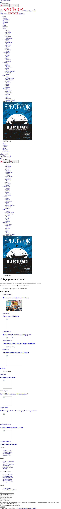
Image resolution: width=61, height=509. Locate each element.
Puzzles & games (10, 100)
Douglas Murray (4, 407)
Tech (7, 35)
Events (5, 24)
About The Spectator (8, 461)
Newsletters (6, 19)
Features (8, 91)
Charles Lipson (7, 331)
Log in (12, 494)
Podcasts (5, 21)
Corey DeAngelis (7, 294)
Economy (8, 59)
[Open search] (1, 154)
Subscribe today (7, 488)
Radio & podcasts (10, 71)
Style (7, 85)
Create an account (5, 494)
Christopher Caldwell (5, 441)
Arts (7, 64)
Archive (5, 26)
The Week (9, 90)
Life (4, 75)
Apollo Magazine (7, 476)
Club (4, 25)
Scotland (8, 61)
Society (8, 55)
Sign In (31, 11)
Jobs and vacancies (8, 467)
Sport (7, 84)
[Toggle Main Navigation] (1, 10)
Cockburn (8, 32)
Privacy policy (6, 462)
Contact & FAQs (7, 450)
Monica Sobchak (7, 340)
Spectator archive (7, 479)
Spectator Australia (8, 474)
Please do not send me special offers (11, 505)
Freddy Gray (6, 313)
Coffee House (6, 52)
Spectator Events (7, 480)
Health (8, 87)
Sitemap (5, 468)
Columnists (9, 93)
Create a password (4, 499)
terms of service (23, 508)
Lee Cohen (6, 349)
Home (4, 16)
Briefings (5, 22)
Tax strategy (6, 465)
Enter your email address (6, 496)
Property (8, 82)
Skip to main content (5, 0)
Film (7, 68)
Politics (8, 31)
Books (8, 65)
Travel (8, 81)
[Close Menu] (1, 156)
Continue (3, 506)
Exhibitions (9, 67)
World (7, 56)
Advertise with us (7, 452)
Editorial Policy (7, 455)
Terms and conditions (8, 464)
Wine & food (9, 80)
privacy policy (32, 508)
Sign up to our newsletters (9, 489)
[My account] (34, 11)
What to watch (10, 78)
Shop (4, 28)
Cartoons (8, 98)
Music (7, 69)
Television (9, 72)
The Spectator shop (8, 477)
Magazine (8, 36)
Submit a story (6, 453)
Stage (7, 74)
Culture (8, 33)
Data (7, 58)
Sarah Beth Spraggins (5, 424)
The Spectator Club (8, 482)
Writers (5, 18)
